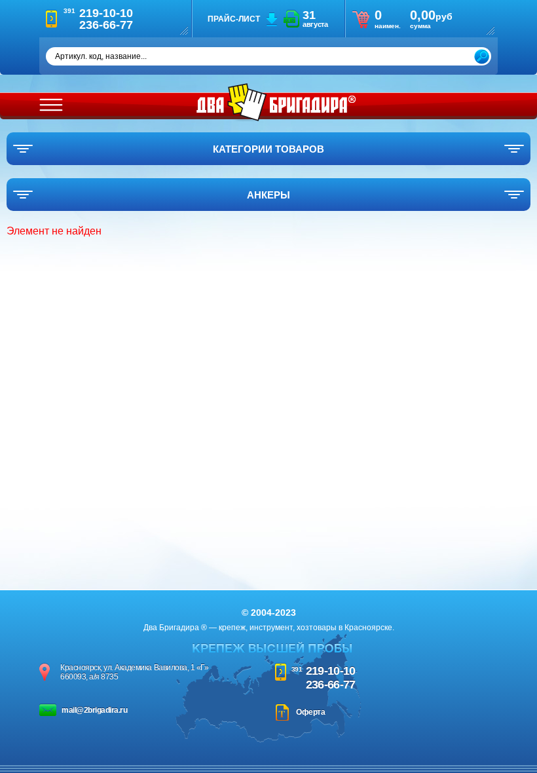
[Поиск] (481, 56)
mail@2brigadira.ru (94, 710)
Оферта (310, 712)
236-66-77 (331, 684)
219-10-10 (331, 670)
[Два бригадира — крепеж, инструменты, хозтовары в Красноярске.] (276, 102)
